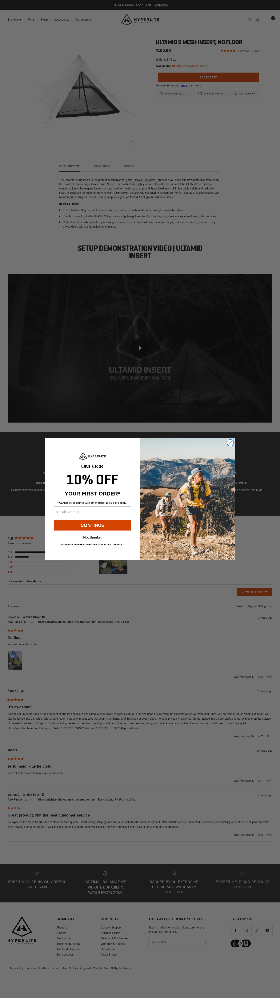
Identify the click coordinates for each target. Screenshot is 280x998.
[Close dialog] (230, 442)
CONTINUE (92, 525)
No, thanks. (92, 537)
